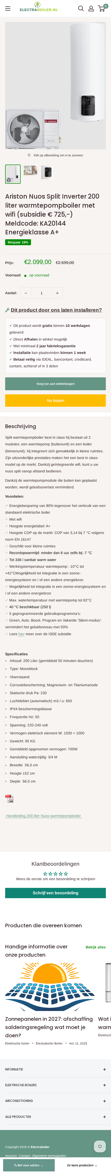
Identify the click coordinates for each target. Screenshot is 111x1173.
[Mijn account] (91, 8)
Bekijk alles (96, 947)
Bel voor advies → (30, 1165)
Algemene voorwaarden (49, 1156)
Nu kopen (55, 400)
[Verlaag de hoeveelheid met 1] (25, 293)
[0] (101, 8)
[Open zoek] (81, 8)
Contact (24, 1156)
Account (11, 1156)
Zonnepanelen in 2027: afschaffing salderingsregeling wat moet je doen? (49, 1027)
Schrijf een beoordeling (55, 893)
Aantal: (11, 293)
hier (21, 634)
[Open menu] (7, 8)
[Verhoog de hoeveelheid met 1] (57, 293)
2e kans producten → (82, 1165)
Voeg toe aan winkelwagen (55, 384)
